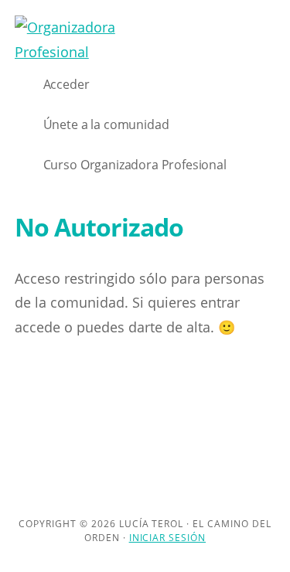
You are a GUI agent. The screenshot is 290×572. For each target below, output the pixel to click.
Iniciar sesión (167, 537)
